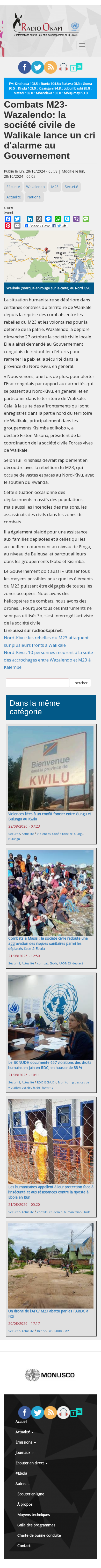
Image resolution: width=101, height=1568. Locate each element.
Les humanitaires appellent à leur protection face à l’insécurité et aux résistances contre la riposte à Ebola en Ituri (50, 1192)
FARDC (58, 1331)
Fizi (50, 1331)
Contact (24, 1545)
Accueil (21, 1421)
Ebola (53, 963)
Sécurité (13, 186)
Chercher (80, 682)
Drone (41, 1331)
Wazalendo (35, 186)
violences (44, 834)
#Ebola (21, 1473)
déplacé (77, 963)
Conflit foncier (62, 834)
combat (42, 963)
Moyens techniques (33, 1514)
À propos (25, 1504)
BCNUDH (50, 1082)
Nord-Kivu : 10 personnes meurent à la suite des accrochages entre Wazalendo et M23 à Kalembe (48, 659)
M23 (55, 186)
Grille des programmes (36, 1524)
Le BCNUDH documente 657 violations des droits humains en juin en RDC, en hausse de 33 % (49, 1065)
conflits (42, 1212)
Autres (21, 1483)
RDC (40, 1082)
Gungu (78, 834)
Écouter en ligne (30, 1493)
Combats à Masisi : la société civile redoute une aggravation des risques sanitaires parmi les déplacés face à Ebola (48, 943)
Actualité (13, 197)
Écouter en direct (30, 1462)
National (34, 197)
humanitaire (72, 1212)
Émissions (24, 1442)
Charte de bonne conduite (39, 1535)
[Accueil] (46, 24)
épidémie (55, 1212)
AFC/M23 (65, 963)
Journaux (23, 1452)
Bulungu (14, 839)
